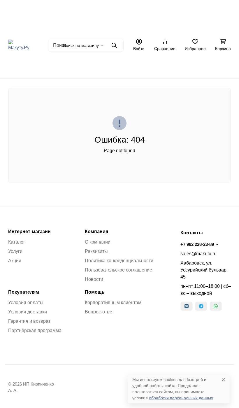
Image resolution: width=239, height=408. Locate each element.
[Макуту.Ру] (18, 44)
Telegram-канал (147, 66)
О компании (97, 242)
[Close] (223, 380)
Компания (96, 231)
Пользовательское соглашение (118, 269)
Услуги (15, 251)
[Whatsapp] (216, 306)
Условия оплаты (25, 302)
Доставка (99, 27)
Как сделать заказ (151, 27)
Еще (203, 66)
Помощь (95, 292)
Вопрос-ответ (99, 311)
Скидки (118, 66)
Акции (121, 27)
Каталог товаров (214, 27)
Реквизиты (96, 251)
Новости (94, 279)
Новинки (95, 66)
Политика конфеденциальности (119, 260)
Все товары (68, 66)
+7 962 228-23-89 (197, 244)
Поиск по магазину (81, 45)
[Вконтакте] (186, 306)
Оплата (77, 27)
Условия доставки (27, 311)
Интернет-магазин (29, 231)
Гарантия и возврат (29, 321)
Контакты (183, 27)
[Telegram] (201, 306)
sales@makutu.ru (198, 253)
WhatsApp (180, 66)
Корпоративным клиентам (113, 302)
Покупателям (23, 292)
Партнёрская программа (34, 330)
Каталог (16, 242)
